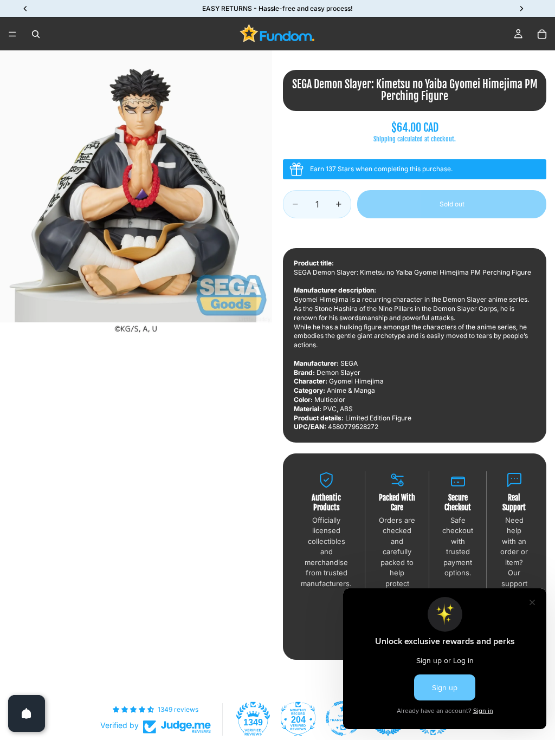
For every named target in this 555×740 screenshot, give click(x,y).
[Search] (36, 34)
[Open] (26, 713)
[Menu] (12, 34)
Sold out (452, 204)
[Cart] (542, 34)
